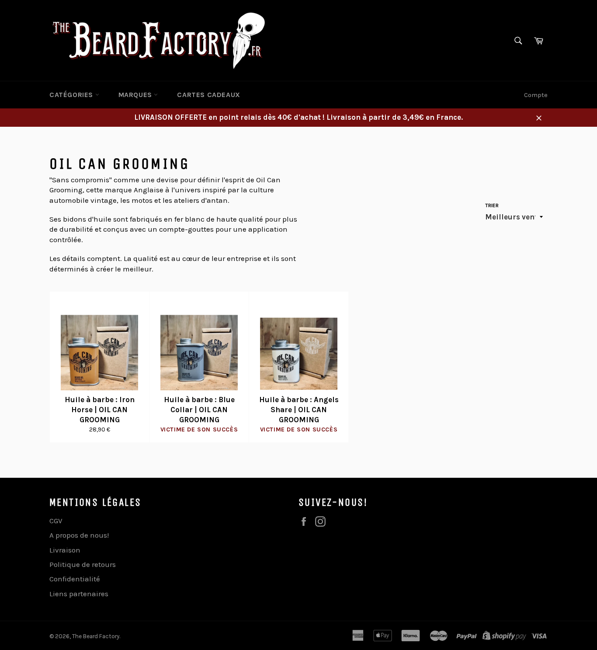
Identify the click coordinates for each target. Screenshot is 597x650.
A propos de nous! (79, 535)
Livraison (64, 550)
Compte (536, 95)
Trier (492, 205)
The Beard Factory (95, 636)
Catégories (72, 94)
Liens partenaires (78, 593)
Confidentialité (74, 578)
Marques (136, 94)
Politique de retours (82, 564)
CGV (55, 520)
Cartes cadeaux (208, 94)
